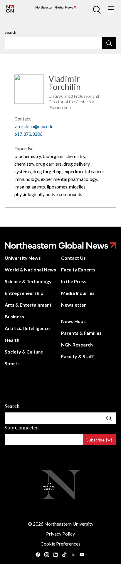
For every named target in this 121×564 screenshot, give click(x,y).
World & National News (30, 269)
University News (23, 258)
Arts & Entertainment (28, 305)
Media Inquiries (78, 293)
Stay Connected (22, 428)
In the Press (73, 281)
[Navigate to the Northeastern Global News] (10, 9)
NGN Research (77, 344)
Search (10, 32)
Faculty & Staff (77, 356)
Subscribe (95, 439)
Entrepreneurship (24, 293)
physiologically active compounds (48, 194)
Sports (12, 363)
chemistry (24, 164)
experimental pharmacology (69, 179)
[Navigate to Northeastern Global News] (54, 7)
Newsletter (73, 305)
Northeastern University (68, 523)
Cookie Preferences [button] (60, 543)
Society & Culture (24, 351)
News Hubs (73, 321)
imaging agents (29, 186)
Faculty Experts (78, 269)
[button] (97, 9)
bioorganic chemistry (64, 156)
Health (12, 340)
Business (14, 316)
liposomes (57, 186)
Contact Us (73, 258)
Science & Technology (28, 281)
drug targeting (47, 171)
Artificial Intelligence (27, 328)
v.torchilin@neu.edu (33, 126)
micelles (77, 186)
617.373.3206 (28, 134)
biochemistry (27, 156)
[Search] (109, 42)
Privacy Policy (60, 533)
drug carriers (49, 164)
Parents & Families (81, 333)
